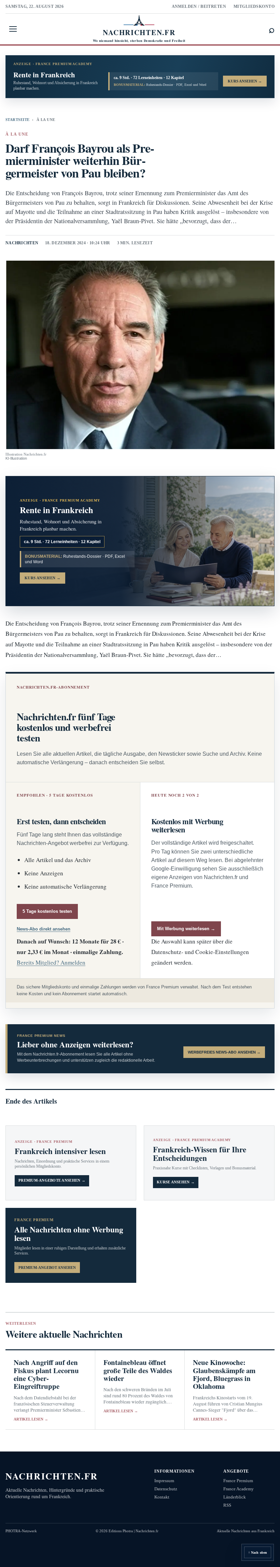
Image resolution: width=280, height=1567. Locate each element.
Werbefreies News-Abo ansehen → (224, 1052)
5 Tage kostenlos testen (47, 911)
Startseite (17, 120)
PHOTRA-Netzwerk (21, 1531)
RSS (227, 1505)
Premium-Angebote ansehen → (51, 1180)
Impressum (164, 1480)
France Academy (238, 1488)
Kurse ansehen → (176, 1182)
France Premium (238, 1480)
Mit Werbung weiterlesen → (186, 928)
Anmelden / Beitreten (199, 6)
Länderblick (234, 1497)
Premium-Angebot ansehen (47, 1267)
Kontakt (161, 1497)
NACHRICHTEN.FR (51, 1475)
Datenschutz (165, 1488)
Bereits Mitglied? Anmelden (51, 962)
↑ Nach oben (257, 1552)
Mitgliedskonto (254, 6)
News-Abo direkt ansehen (43, 929)
